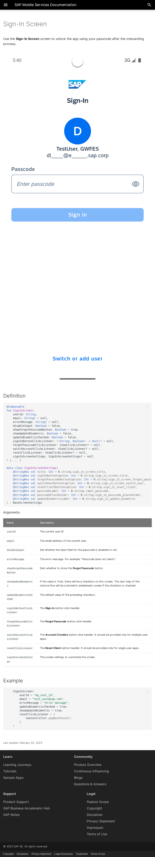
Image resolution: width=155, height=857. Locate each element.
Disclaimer (95, 815)
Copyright (94, 808)
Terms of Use (97, 834)
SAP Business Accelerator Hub (26, 808)
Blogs (78, 778)
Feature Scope (98, 802)
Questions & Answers (90, 784)
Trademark (82, 854)
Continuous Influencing (91, 771)
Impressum (95, 828)
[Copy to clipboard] (147, 406)
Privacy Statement (101, 821)
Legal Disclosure (63, 854)
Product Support (16, 802)
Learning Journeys (17, 765)
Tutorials (9, 771)
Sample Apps (13, 778)
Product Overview (88, 765)
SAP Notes (11, 815)
